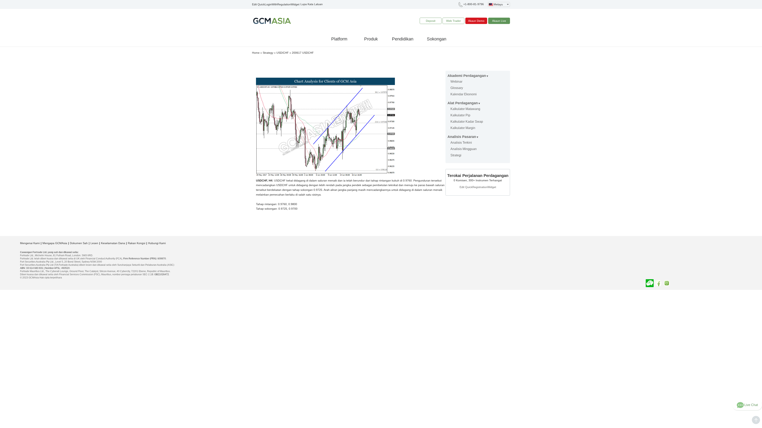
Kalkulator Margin (462, 128)
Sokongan (436, 38)
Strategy (268, 52)
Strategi (455, 155)
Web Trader (453, 20)
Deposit (430, 20)
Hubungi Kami (157, 243)
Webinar (456, 81)
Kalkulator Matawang (465, 109)
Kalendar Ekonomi (463, 94)
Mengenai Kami (30, 243)
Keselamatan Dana (113, 243)
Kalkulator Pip (460, 115)
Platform (339, 38)
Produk (371, 38)
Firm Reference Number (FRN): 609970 (144, 258)
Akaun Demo (476, 20)
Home (256, 52)
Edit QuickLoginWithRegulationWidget (275, 4)
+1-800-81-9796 (473, 4)
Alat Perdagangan (462, 103)
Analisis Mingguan (463, 149)
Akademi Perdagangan (466, 76)
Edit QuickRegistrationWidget (478, 187)
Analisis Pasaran (461, 137)
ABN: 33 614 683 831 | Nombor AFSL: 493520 (45, 268)
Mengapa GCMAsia (54, 243)
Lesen (94, 243)
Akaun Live (499, 20)
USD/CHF (282, 52)
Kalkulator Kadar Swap (466, 121)
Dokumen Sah (79, 243)
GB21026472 (161, 274)
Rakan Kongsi (136, 243)
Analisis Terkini (461, 142)
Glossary (456, 88)
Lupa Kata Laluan (311, 4)
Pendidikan (402, 38)
